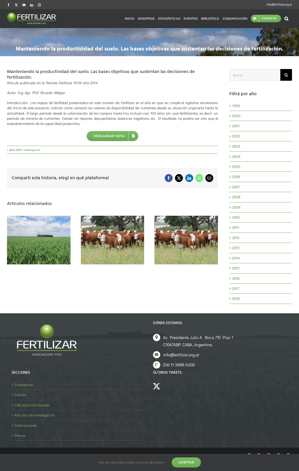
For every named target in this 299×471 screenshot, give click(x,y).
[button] (286, 18)
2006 (236, 176)
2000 (236, 115)
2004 (236, 156)
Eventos (20, 394)
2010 (236, 217)
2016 (236, 278)
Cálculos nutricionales (32, 404)
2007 (236, 186)
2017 (235, 288)
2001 (236, 125)
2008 (236, 196)
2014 (236, 258)
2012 (235, 237)
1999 (236, 105)
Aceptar (186, 462)
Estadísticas (23, 384)
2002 (236, 136)
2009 (236, 207)
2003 (236, 146)
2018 (236, 298)
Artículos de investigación (34, 415)
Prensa (19, 435)
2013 (236, 247)
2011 (235, 227)
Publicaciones (25, 425)
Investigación (32, 150)
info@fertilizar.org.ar (279, 4)
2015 (236, 268)
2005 (236, 166)
